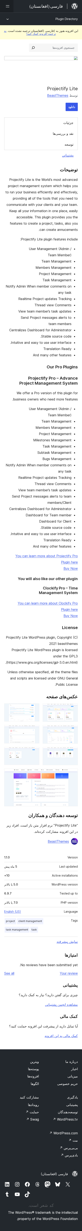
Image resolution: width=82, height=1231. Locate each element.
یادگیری (72, 1097)
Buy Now (70, 568)
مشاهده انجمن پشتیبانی (61, 1004)
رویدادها (33, 1105)
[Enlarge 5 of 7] (72, 753)
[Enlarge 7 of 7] (72, 774)
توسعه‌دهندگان (68, 1112)
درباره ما (71, 1062)
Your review (69, 973)
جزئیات (68, 123)
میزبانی (72, 1076)
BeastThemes (57, 95)
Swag (32, 1119)
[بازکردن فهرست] (6, 6)
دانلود (71, 107)
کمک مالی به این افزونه (61, 1036)
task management (17, 929)
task (34, 929)
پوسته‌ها (33, 1069)
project (10, 921)
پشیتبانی (72, 1105)
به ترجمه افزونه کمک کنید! (30, 32)
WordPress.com (63, 1133)
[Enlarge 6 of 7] (34, 753)
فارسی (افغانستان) (54, 1174)
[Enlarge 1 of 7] (72, 709)
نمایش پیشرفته (67, 942)
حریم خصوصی (67, 1084)
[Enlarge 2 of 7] (34, 709)
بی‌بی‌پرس (69, 1148)
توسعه (69, 144)
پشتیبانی (68, 155)
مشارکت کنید (29, 1097)
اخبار (74, 1069)
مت (73, 1140)
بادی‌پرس (69, 1155)
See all (9, 973)
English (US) (12, 911)
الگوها (35, 1084)
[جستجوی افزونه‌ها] (33, 48)
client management (30, 921)
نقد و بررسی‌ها (63, 133)
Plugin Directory (67, 19)
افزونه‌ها (33, 1076)
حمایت (32, 1112)
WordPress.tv (65, 1119)
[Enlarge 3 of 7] (72, 731)
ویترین (34, 1062)
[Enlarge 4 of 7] (34, 731)
